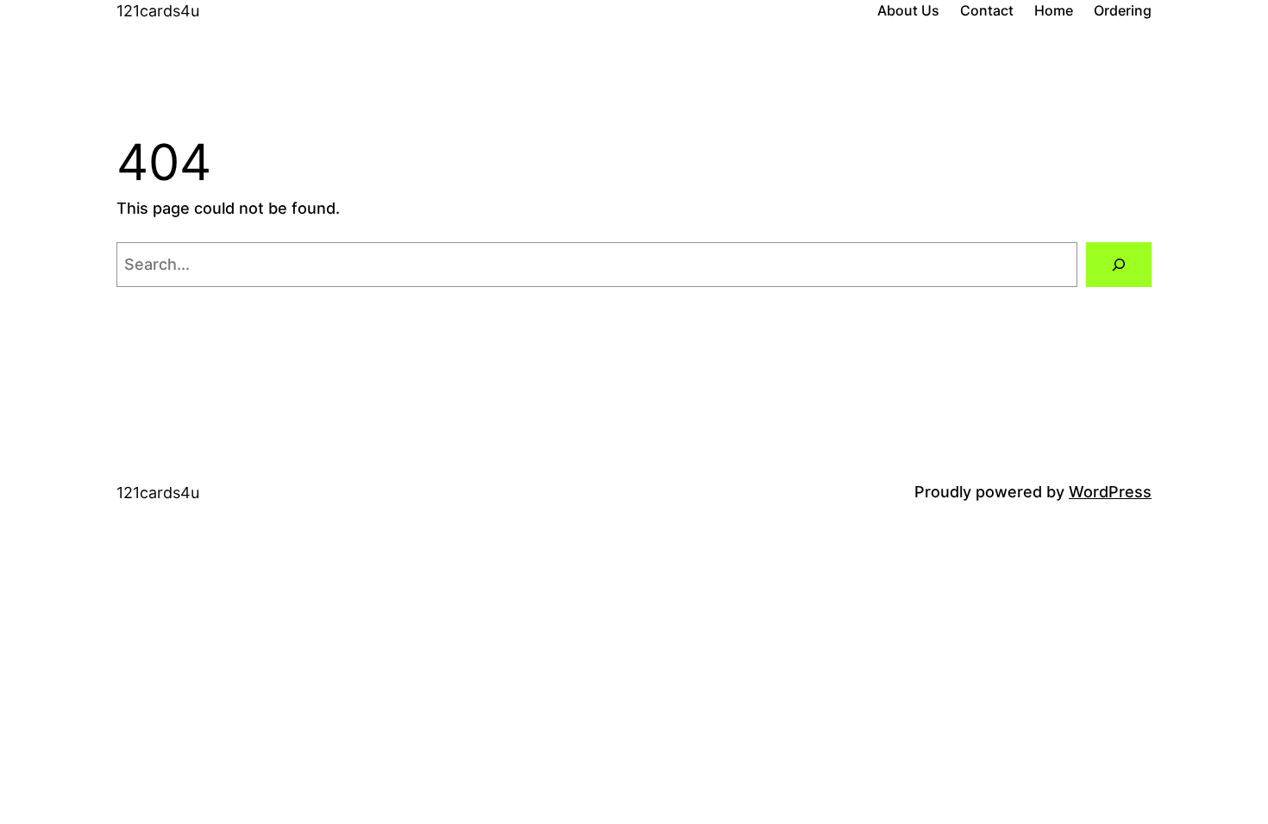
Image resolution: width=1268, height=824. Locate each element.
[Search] (1119, 264)
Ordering (1123, 10)
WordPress (1110, 492)
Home (1053, 10)
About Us (908, 10)
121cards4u (157, 11)
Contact (987, 10)
